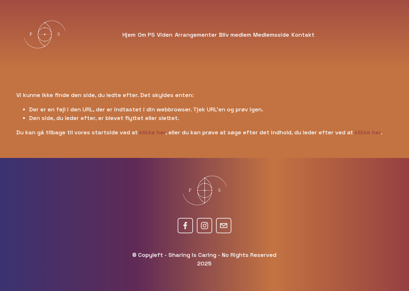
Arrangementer (196, 34)
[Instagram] (204, 225)
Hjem (128, 34)
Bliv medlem (235, 34)
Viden (165, 34)
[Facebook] (185, 225)
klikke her (152, 132)
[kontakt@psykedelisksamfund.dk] (223, 225)
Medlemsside (271, 34)
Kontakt (302, 34)
